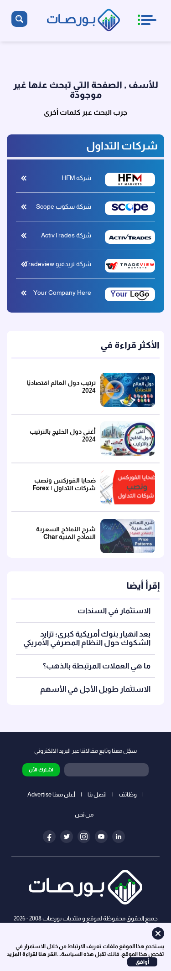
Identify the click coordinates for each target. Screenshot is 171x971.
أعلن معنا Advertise (51, 794)
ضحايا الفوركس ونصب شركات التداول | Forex (64, 484)
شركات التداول (122, 145)
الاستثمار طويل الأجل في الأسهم (95, 689)
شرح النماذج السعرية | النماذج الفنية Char (64, 532)
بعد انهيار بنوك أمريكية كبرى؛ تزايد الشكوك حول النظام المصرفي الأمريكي (86, 638)
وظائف (128, 794)
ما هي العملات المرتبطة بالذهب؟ (96, 666)
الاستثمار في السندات (114, 610)
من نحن (84, 814)
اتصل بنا (97, 794)
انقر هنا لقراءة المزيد (32, 954)
